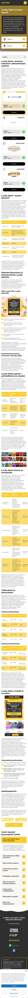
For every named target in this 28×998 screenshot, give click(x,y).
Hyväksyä (14, 986)
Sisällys (5, 57)
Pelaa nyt (14, 112)
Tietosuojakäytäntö (14, 996)
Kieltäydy (14, 989)
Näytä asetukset (14, 993)
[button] (26, 971)
